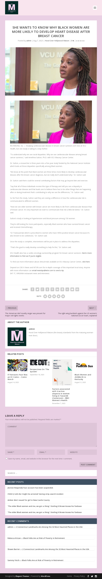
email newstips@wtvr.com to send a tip (48, 270)
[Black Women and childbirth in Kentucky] (85, 365)
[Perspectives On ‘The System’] (40, 362)
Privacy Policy (79, 576)
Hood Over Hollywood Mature (57, 40)
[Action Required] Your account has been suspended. (30, 488)
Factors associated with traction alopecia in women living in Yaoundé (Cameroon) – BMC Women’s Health (61, 394)
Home (69, 576)
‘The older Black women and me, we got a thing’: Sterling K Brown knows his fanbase (45, 506)
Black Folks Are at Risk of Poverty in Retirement (44, 538)
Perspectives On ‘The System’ (39, 370)
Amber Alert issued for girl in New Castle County (29, 500)
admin (28, 40)
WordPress (45, 576)
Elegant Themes (22, 576)
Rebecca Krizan (14, 538)
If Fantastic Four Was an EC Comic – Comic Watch (17, 376)
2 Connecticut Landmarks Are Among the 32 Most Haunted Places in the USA (49, 527)
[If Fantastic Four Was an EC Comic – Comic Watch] (17, 365)
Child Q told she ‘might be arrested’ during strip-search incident (35, 494)
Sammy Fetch (13, 560)
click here (86, 262)
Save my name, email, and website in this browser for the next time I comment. (40, 458)
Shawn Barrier (14, 549)
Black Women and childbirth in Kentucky (83, 376)
